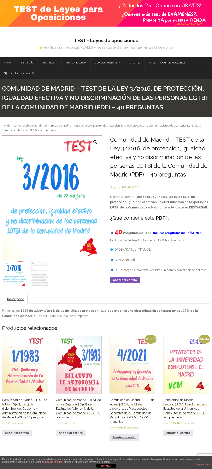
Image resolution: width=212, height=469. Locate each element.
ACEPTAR (106, 466)
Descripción (15, 299)
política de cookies (52, 461)
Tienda (6, 125)
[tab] (16, 299)
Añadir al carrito (125, 280)
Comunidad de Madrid (27, 125)
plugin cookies (202, 464)
